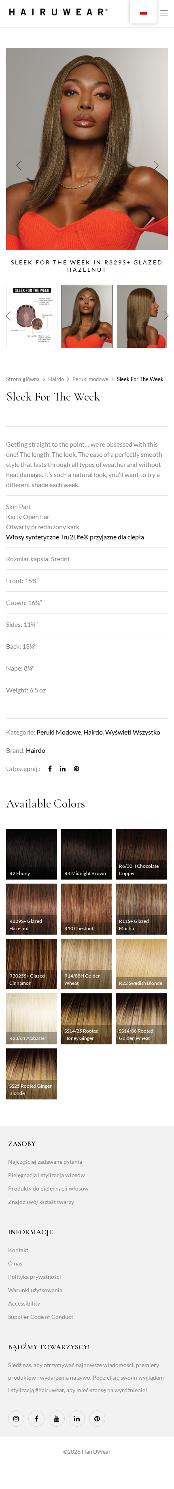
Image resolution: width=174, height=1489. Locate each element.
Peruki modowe (90, 379)
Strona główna (23, 379)
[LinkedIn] (63, 768)
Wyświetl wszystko (132, 732)
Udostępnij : (23, 768)
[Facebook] (50, 768)
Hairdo (56, 379)
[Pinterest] (76, 768)
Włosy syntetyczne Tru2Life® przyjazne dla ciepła (75, 537)
